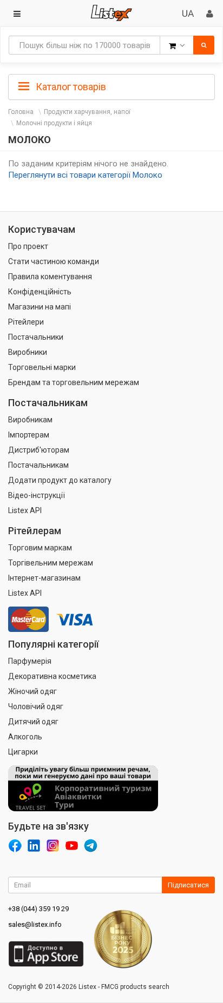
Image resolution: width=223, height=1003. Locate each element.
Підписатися (188, 885)
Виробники (27, 352)
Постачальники (35, 337)
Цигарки (23, 752)
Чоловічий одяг (35, 706)
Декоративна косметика (52, 676)
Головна (21, 112)
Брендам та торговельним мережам (73, 382)
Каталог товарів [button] (70, 86)
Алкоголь (25, 736)
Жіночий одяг (32, 691)
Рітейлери (26, 322)
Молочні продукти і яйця (54, 123)
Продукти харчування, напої (87, 112)
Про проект (28, 246)
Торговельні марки (42, 367)
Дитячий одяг (33, 721)
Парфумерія (29, 661)
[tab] (111, 86)
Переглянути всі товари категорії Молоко (85, 175)
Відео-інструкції (36, 495)
